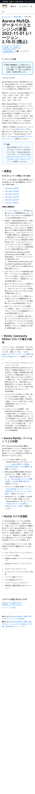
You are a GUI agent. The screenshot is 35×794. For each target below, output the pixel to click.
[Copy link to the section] (2, 171)
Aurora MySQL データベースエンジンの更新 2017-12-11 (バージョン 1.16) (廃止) (18, 491)
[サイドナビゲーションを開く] (3, 11)
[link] (28, 17)
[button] (9, 59)
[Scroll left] (9, 6)
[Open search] (31, 6)
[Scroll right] (28, 6)
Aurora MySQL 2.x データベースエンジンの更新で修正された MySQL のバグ (17, 354)
